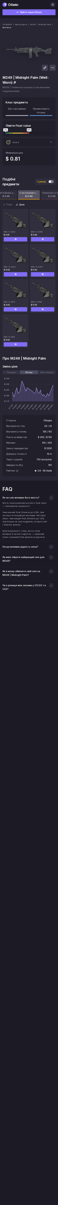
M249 (33, 24)
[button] (29, 142)
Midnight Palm (45, 24)
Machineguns (21, 24)
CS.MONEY (7, 24)
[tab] (11, 372)
